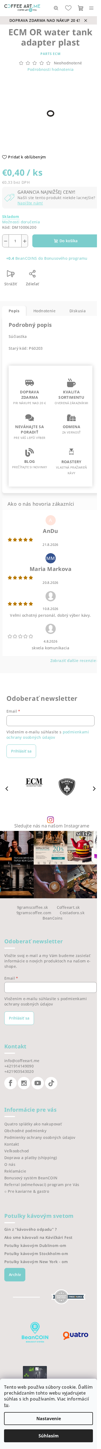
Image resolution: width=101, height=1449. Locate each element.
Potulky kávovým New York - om (36, 1262)
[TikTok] (51, 1083)
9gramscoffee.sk (32, 907)
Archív (15, 1274)
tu (6, 1405)
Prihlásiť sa (21, 751)
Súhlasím (49, 1436)
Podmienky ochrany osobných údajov (39, 1137)
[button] (94, 788)
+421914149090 (19, 1066)
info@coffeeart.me (22, 1060)
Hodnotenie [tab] (44, 310)
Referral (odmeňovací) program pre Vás (41, 1184)
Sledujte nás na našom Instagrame (51, 826)
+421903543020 (19, 1071)
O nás (9, 1164)
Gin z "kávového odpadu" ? (30, 1229)
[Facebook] (10, 1083)
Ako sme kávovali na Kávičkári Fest (38, 1237)
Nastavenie (48, 1419)
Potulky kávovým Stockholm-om (36, 1254)
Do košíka (69, 240)
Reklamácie (15, 1171)
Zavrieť (56, 275)
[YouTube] (38, 1083)
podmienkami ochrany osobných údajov (47, 734)
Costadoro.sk (72, 912)
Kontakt (11, 1144)
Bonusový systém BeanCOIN (31, 1177)
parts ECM (50, 53)
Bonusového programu (66, 258)
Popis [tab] (14, 310)
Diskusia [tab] (77, 310)
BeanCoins (53, 918)
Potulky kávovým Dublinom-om (35, 1245)
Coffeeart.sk (68, 907)
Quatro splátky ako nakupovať (33, 1123)
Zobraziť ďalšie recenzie (73, 660)
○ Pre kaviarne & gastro (26, 1191)
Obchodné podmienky (25, 1130)
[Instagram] (24, 1083)
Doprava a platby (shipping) (30, 1157)
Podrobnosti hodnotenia (50, 69)
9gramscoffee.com (33, 912)
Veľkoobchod (16, 1150)
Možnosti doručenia (21, 221)
